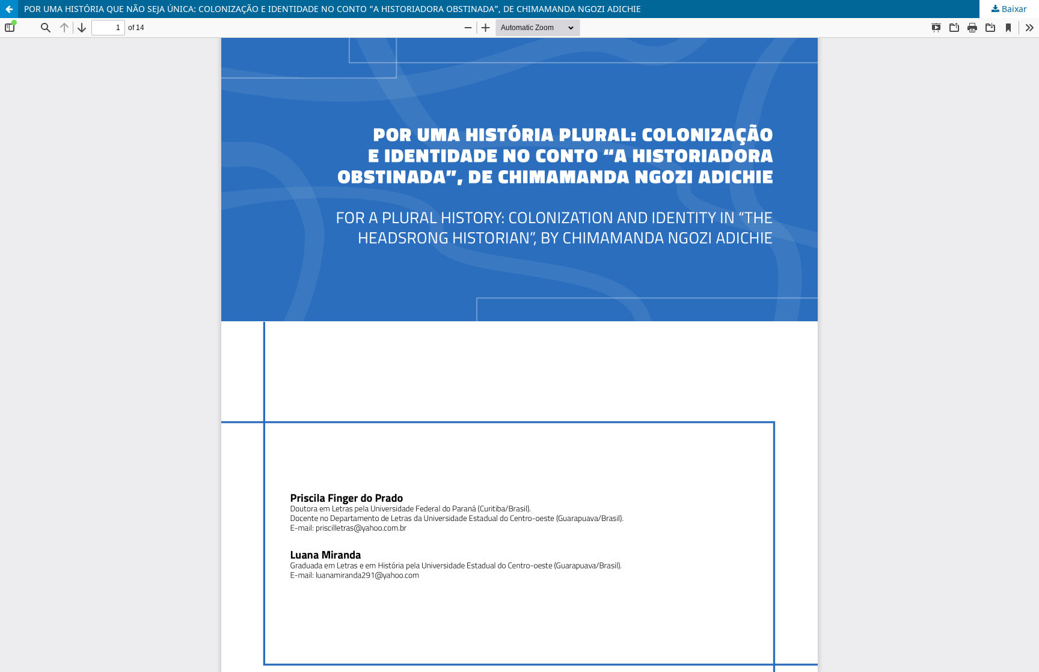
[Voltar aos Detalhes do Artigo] (9, 9)
